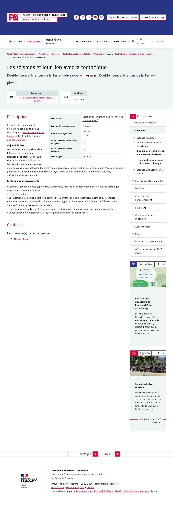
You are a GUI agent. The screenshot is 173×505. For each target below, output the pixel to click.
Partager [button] (85, 454)
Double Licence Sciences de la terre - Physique (82, 53)
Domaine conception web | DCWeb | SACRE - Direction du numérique (112, 491)
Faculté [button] (18, 41)
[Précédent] (158, 264)
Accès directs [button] (140, 41)
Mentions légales (75, 487)
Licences (55, 53)
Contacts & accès (64, 478)
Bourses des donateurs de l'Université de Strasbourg (143, 303)
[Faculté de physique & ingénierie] (13, 17)
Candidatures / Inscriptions (124, 17)
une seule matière (17, 139)
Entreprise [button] (120, 41)
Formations (43, 53)
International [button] (84, 41)
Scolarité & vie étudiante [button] (53, 41)
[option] (148, 306)
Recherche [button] (103, 41)
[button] (132, 41)
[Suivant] (163, 264)
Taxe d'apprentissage (153, 17)
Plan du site (57, 487)
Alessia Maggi (21, 239)
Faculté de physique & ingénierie (21, 53)
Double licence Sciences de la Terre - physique (134, 53)
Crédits (90, 487)
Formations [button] (34, 41)
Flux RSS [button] (108, 454)
